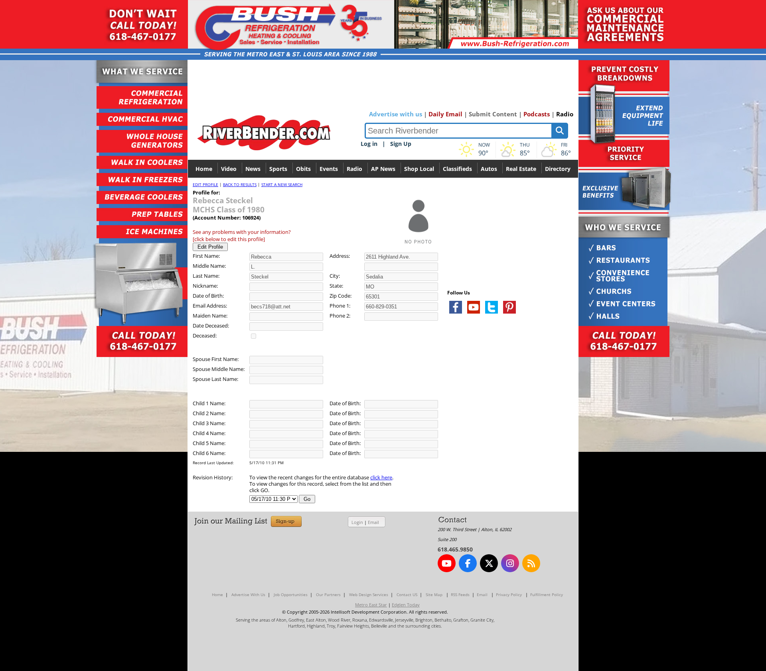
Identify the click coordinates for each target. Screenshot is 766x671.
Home (203, 169)
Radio (564, 114)
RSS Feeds (460, 594)
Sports (278, 169)
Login (357, 522)
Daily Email (445, 114)
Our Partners (328, 594)
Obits (303, 169)
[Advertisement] (507, 414)
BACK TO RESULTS (240, 184)
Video (229, 169)
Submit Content (493, 114)
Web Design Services (368, 594)
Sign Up (400, 143)
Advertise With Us (248, 594)
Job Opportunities (291, 594)
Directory (558, 169)
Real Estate (521, 169)
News (253, 169)
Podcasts (536, 114)
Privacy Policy (509, 594)
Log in (369, 143)
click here (381, 477)
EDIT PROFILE (205, 184)
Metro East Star (371, 605)
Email (373, 522)
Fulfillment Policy (546, 594)
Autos (489, 169)
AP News (383, 169)
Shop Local (419, 169)
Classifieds (457, 169)
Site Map (434, 594)
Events (329, 169)
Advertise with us (395, 114)
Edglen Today (406, 605)
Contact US (407, 594)
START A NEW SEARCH (281, 184)
